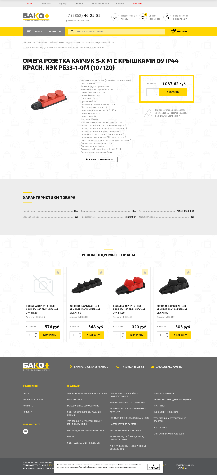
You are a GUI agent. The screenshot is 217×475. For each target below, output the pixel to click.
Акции (29, 3)
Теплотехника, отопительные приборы (170, 420)
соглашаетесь (62, 467)
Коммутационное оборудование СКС (129, 417)
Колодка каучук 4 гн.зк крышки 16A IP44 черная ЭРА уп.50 (85, 309)
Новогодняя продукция (166, 411)
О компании (45, 3)
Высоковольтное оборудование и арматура (128, 410)
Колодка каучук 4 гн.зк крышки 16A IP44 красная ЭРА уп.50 (42, 309)
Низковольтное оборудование (82, 405)
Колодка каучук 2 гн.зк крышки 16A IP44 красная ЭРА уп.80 (129, 309)
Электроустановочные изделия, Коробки (83, 413)
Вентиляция (160, 427)
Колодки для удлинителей (98, 42)
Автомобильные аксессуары (125, 430)
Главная (27, 42)
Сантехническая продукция (169, 433)
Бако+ (26, 393)
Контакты (120, 3)
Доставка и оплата (100, 3)
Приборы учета (74, 399)
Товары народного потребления (127, 402)
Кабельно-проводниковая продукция (86, 393)
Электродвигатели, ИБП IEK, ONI (83, 442)
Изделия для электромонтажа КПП (85, 430)
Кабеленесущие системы (124, 424)
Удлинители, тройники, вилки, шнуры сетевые (58, 42)
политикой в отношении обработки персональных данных (96, 465)
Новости (79, 3)
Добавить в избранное (100, 159)
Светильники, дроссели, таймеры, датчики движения (85, 422)
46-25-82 (83, 15)
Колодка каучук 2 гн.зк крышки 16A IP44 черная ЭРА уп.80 (172, 309)
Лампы (70, 436)
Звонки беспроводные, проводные (172, 399)
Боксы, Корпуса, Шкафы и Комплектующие (124, 395)
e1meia (182, 467)
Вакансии (137, 3)
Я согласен (154, 467)
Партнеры (63, 3)
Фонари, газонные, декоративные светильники (128, 447)
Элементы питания (164, 393)
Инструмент (160, 405)
